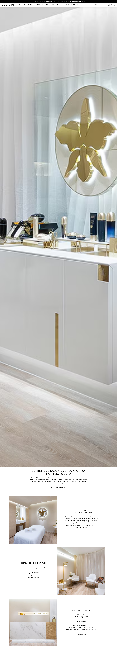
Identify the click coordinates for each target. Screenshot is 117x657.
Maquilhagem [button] (31, 4)
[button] (114, 1)
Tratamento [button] (40, 4)
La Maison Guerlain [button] (72, 4)
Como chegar (81, 634)
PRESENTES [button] (60, 4)
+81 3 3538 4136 (81, 621)
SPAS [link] (47, 4)
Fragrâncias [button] (21, 4)
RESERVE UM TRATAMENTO (58, 487)
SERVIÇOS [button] (53, 4)
